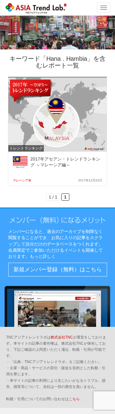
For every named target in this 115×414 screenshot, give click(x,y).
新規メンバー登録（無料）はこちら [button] (57, 269)
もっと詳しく (43, 256)
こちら (74, 399)
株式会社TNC (62, 337)
